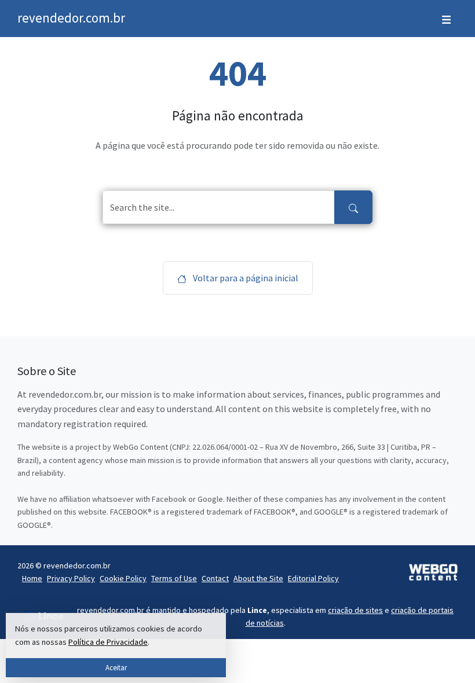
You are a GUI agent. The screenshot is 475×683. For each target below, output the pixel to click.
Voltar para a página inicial (244, 278)
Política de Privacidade (108, 642)
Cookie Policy (123, 578)
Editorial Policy (313, 578)
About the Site (258, 578)
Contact (215, 578)
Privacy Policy (71, 578)
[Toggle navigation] (446, 18)
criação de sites (355, 610)
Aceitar (116, 667)
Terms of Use (174, 578)
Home (32, 578)
